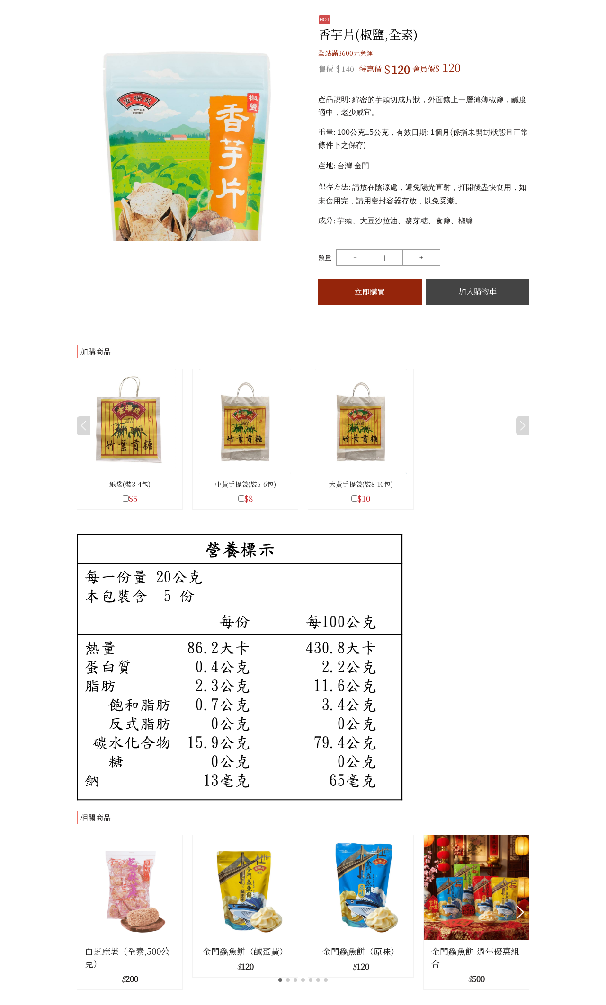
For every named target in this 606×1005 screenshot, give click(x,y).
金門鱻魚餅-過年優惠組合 (475, 957)
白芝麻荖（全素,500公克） (127, 957)
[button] (520, 912)
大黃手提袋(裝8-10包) (361, 484)
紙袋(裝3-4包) (130, 484)
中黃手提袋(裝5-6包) (245, 484)
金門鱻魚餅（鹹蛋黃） (245, 951)
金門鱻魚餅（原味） (360, 951)
